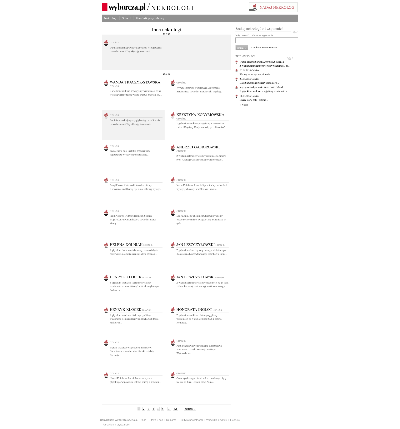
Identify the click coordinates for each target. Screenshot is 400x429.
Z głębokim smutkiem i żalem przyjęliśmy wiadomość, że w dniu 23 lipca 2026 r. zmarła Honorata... (198, 318)
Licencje (235, 420)
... (169, 408)
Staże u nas (156, 420)
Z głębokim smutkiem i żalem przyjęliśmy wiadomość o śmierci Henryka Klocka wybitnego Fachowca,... (134, 286)
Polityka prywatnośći (191, 420)
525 (176, 408)
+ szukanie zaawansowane (264, 47)
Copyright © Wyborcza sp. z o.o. (119, 420)
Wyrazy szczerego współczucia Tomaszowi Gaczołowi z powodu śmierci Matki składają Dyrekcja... (132, 351)
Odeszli (126, 18)
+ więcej (244, 104)
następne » (190, 408)
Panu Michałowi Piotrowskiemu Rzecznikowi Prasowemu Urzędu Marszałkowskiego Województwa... (199, 349)
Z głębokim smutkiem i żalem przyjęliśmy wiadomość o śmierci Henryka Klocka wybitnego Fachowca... (134, 318)
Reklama (171, 420)
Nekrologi (110, 18)
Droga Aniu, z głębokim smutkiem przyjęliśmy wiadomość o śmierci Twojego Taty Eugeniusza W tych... (201, 219)
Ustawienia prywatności (116, 424)
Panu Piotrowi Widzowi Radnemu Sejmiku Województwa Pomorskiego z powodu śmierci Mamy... (133, 219)
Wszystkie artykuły (216, 420)
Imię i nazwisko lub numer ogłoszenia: (254, 35)
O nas (143, 420)
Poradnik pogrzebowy (150, 18)
